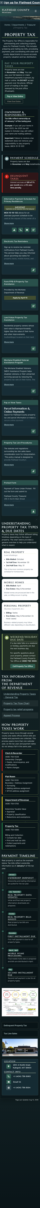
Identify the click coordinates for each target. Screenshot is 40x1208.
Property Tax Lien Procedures (18, 443)
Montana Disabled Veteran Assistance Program (20, 361)
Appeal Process (21, 715)
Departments (18, 25)
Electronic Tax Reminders (16, 241)
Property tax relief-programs (21, 709)
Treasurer (31, 25)
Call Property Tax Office (23, 666)
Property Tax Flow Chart (16, 703)
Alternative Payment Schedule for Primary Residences (20, 200)
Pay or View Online (16, 96)
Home (7, 25)
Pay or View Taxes (20, 402)
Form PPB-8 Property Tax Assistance (18, 282)
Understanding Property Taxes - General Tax (21, 696)
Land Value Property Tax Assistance (18, 318)
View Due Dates (14, 101)
